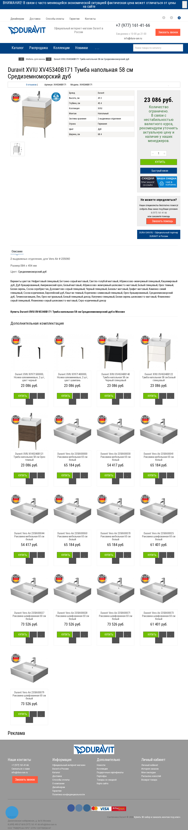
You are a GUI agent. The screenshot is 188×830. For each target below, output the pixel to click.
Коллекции (61, 48)
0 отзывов (31, 84)
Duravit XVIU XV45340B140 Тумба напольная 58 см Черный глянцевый (116, 377)
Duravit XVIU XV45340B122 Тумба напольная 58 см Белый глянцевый (159, 377)
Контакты (90, 18)
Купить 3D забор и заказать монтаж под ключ (157, 817)
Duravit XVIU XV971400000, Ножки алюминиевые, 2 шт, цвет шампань (72, 377)
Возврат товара (149, 779)
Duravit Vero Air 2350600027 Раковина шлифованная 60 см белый (29, 616)
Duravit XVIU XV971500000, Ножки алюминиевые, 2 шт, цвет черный (29, 377)
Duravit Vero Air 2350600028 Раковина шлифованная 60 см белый (72, 616)
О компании (58, 783)
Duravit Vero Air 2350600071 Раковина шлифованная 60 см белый (115, 616)
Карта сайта (102, 783)
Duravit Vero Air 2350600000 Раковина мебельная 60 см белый (72, 456)
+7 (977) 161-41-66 (20, 765)
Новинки (81, 48)
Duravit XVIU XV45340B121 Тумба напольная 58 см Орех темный (29, 456)
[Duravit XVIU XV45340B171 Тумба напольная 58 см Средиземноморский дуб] (36, 114)
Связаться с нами (20, 768)
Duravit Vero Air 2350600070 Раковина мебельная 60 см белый (116, 536)
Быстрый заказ (159, 170)
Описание (17, 251)
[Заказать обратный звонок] (12, 812)
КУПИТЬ (159, 162)
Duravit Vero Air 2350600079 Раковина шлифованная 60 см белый (29, 695)
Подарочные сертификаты (110, 772)
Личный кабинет (149, 765)
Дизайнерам (17, 18)
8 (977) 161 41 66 (159, 212)
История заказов (150, 768)
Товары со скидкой (107, 779)
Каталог (56, 772)
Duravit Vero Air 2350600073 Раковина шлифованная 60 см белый (158, 616)
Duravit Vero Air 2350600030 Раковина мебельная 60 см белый (116, 456)
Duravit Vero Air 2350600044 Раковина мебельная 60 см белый (29, 536)
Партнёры (102, 776)
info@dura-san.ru (133, 38)
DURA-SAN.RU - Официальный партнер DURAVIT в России (158, 234)
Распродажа (38, 48)
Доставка (35, 18)
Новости (101, 765)
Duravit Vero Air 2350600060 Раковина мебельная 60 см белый (72, 536)
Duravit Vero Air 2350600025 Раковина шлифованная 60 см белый (158, 536)
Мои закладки (148, 772)
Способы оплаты (55, 18)
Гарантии (74, 18)
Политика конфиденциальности (68, 794)
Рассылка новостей (151, 776)
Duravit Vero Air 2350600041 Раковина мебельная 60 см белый (159, 456)
